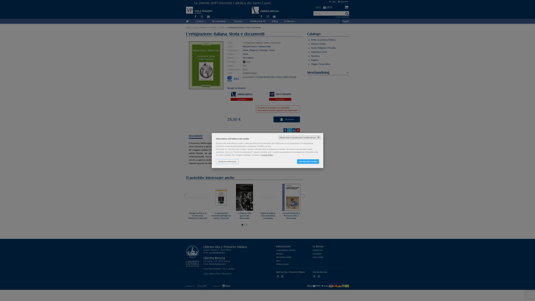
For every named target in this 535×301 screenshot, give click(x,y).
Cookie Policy (267, 155)
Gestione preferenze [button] (227, 161)
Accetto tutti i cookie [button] (308, 161)
